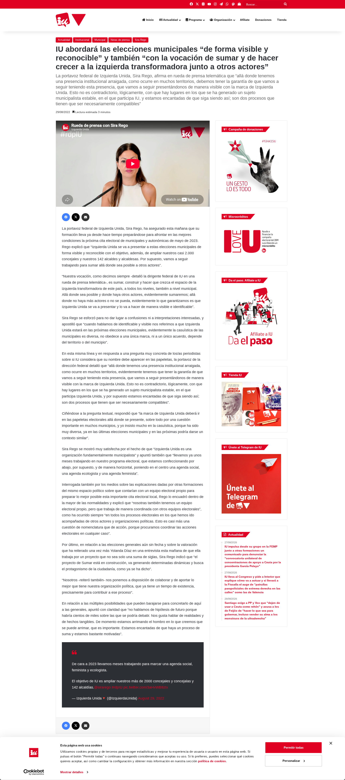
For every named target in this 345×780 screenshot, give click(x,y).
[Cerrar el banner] (330, 743)
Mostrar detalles (71, 772)
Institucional (82, 39)
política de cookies (212, 761)
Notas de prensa (120, 39)
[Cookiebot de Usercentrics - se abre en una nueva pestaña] (33, 772)
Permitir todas (293, 747)
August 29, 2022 (151, 698)
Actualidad (170, 19)
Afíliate (245, 19)
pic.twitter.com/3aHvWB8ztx (145, 687)
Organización (222, 19)
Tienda (282, 19)
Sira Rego (140, 39)
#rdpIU (117, 687)
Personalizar (291, 760)
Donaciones (263, 19)
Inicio (149, 19)
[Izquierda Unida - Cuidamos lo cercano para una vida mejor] (71, 20)
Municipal (99, 39)
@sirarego (102, 687)
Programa (195, 19)
